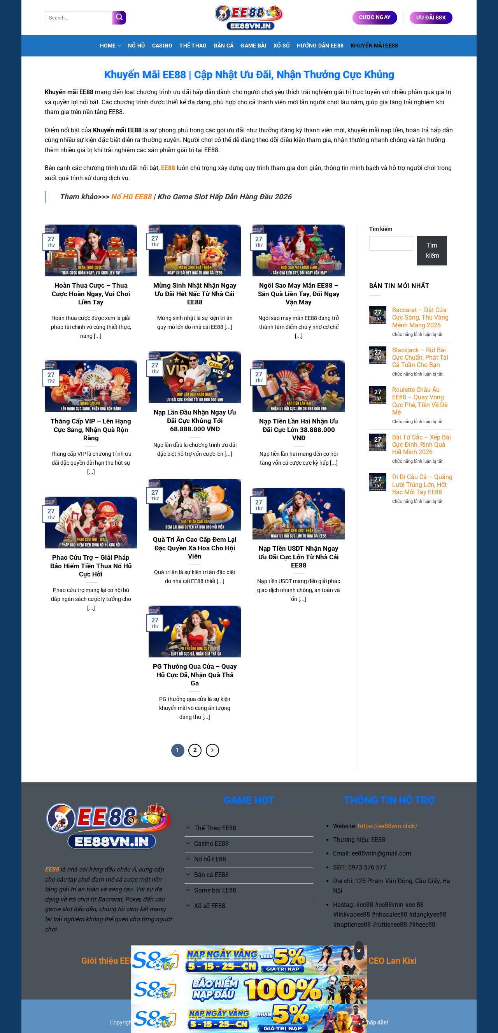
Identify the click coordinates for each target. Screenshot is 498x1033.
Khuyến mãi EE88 (374, 45)
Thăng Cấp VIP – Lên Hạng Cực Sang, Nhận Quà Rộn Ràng (91, 430)
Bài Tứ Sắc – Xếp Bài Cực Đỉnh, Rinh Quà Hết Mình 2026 (421, 445)
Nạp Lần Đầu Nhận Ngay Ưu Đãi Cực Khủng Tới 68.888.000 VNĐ (195, 421)
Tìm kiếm (380, 229)
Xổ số (282, 45)
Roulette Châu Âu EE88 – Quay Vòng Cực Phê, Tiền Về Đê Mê (419, 401)
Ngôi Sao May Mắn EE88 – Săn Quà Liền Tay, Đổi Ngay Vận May (299, 294)
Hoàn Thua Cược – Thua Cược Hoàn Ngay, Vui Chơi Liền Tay (91, 294)
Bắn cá (224, 45)
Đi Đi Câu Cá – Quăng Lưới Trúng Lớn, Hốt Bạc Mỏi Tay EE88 (422, 484)
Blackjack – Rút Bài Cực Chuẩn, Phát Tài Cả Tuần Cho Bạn (420, 357)
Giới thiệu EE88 (110, 961)
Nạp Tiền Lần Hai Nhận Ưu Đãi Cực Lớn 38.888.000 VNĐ (298, 430)
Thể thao (193, 45)
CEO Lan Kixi (392, 961)
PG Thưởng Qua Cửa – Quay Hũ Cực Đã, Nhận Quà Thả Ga (195, 675)
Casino (162, 45)
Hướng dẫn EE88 (320, 45)
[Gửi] (119, 18)
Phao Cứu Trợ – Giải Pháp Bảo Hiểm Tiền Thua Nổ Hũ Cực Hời (91, 566)
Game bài (253, 45)
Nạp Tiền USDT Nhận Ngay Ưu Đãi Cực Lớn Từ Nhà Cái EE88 (298, 557)
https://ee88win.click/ (388, 826)
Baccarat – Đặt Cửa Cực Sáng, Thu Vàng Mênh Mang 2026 (420, 317)
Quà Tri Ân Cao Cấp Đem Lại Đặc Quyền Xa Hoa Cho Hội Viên (195, 548)
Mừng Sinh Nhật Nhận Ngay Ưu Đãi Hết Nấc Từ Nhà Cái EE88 (195, 294)
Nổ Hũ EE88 (131, 196)
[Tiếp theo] (212, 750)
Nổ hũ (136, 45)
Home (108, 45)
